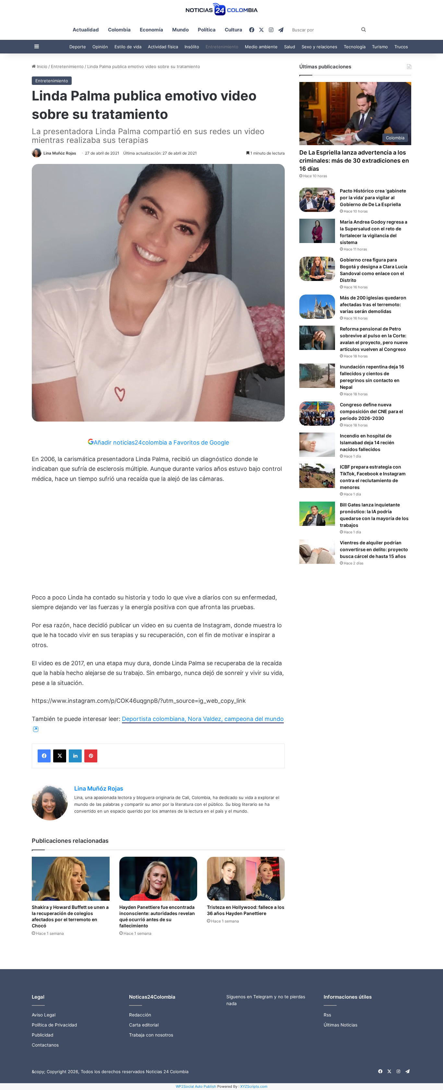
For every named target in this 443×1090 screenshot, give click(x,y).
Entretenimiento (222, 46)
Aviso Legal (43, 1014)
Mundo (180, 30)
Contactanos (45, 1045)
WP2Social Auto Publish (196, 1086)
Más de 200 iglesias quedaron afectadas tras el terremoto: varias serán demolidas (373, 304)
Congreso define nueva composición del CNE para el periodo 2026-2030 (371, 411)
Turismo (380, 46)
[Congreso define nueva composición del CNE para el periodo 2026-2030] (317, 413)
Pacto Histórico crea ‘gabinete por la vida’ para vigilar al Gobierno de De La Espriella (373, 197)
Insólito (192, 46)
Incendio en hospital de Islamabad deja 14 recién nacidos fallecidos (367, 442)
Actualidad (86, 30)
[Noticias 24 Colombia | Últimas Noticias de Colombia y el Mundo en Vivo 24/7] (221, 9)
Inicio (41, 66)
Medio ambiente (261, 46)
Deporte (77, 46)
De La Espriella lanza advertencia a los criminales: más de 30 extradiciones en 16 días (354, 160)
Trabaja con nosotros (151, 1035)
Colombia (119, 30)
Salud (289, 46)
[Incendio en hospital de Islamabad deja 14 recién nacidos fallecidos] (317, 445)
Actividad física (163, 46)
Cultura (233, 30)
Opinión (100, 46)
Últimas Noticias (340, 1024)
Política (207, 30)
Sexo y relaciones (319, 46)
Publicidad (42, 1035)
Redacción (140, 1014)
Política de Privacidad (54, 1024)
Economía (151, 30)
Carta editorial (144, 1024)
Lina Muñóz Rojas (59, 153)
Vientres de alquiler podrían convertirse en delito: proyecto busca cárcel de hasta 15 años (374, 549)
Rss (327, 1014)
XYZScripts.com (254, 1086)
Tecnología (354, 46)
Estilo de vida (127, 46)
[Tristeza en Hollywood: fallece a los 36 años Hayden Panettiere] (246, 878)
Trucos (401, 46)
